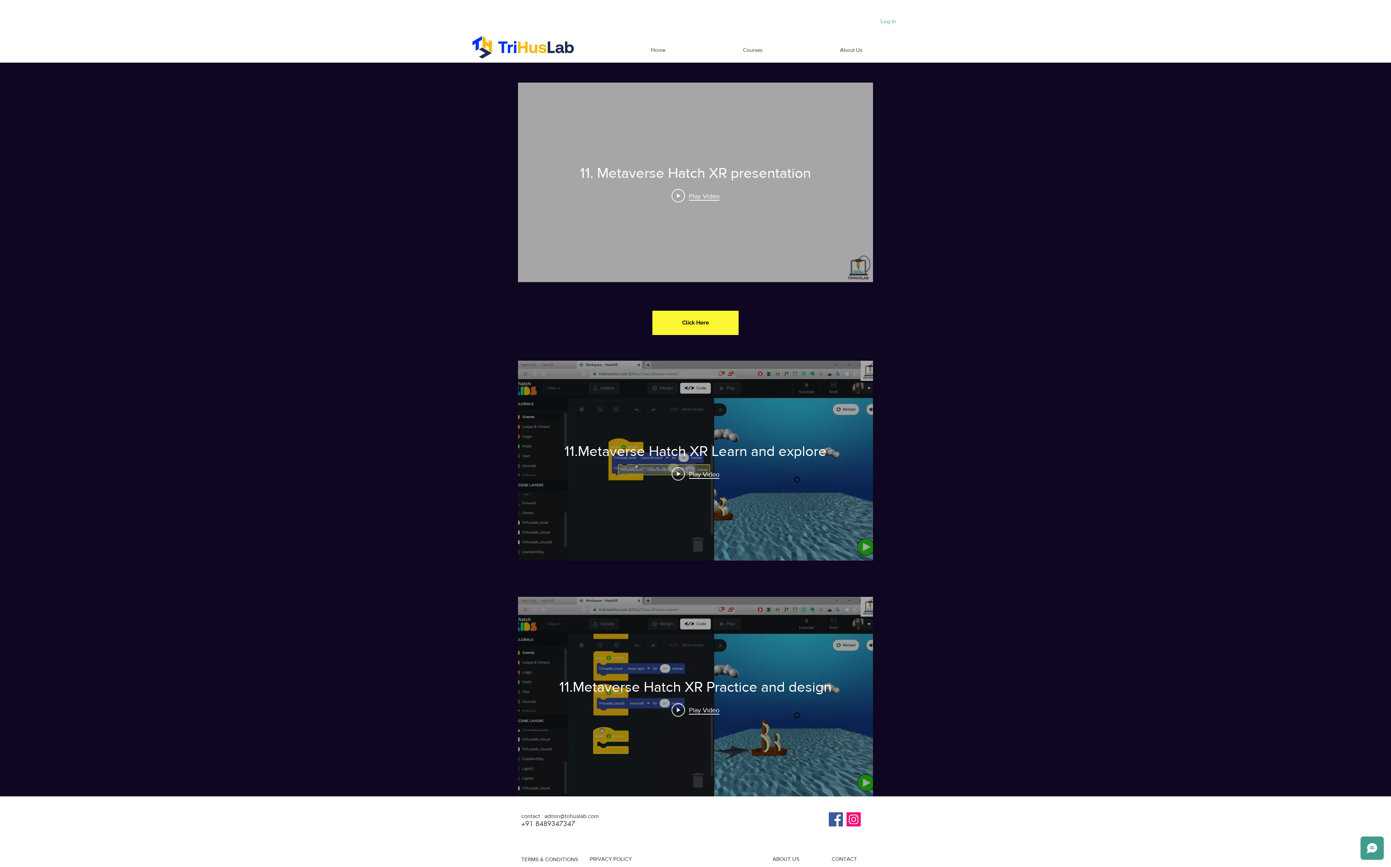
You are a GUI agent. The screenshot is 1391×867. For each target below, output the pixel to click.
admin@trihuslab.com (571, 816)
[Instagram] (854, 819)
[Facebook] (836, 819)
